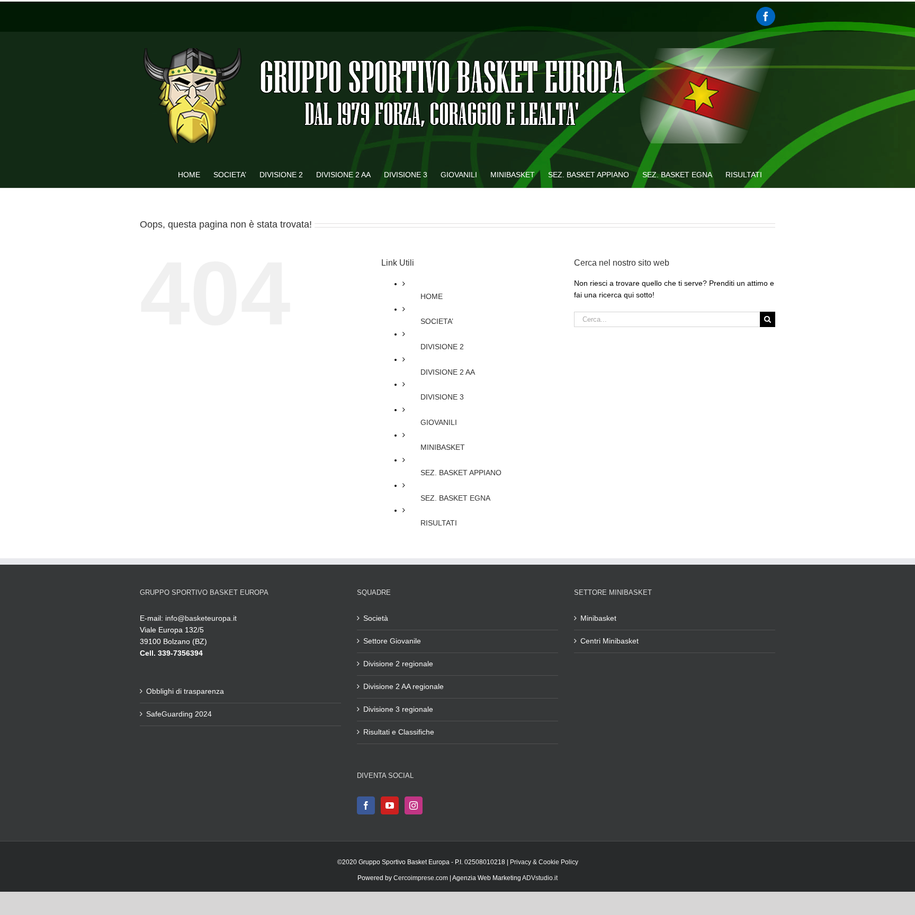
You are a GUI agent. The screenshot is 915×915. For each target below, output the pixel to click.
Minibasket (598, 618)
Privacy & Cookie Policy (544, 862)
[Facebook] (765, 16)
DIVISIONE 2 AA (447, 372)
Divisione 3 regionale (398, 709)
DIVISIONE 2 (442, 346)
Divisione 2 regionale (398, 663)
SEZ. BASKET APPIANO (460, 472)
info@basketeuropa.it (201, 618)
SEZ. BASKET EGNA (455, 498)
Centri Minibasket (609, 641)
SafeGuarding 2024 (179, 714)
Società (375, 618)
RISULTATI (438, 523)
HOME (431, 296)
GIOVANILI (438, 422)
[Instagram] (414, 805)
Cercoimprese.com (420, 878)
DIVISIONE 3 (442, 397)
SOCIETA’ (436, 321)
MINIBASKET (442, 447)
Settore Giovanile (392, 641)
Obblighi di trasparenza (185, 691)
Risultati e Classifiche (398, 732)
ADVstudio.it (540, 878)
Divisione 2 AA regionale (403, 686)
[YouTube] (390, 805)
